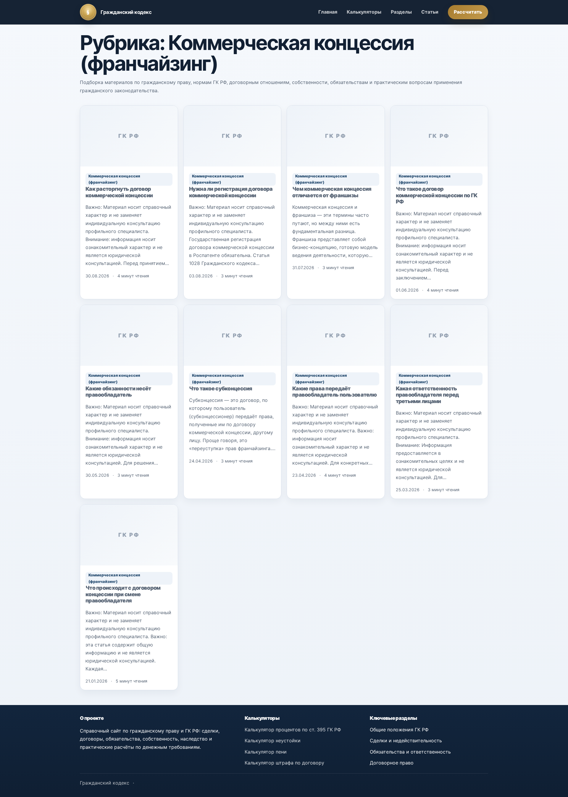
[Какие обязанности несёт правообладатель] (129, 335)
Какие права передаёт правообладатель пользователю (334, 391)
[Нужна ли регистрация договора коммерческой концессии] (232, 136)
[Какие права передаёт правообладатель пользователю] (336, 335)
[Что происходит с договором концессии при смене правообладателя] (129, 535)
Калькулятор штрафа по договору (284, 763)
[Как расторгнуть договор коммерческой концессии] (129, 136)
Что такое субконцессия (220, 388)
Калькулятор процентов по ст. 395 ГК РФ (293, 730)
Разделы (401, 12)
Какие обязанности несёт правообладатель (118, 391)
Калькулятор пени (266, 752)
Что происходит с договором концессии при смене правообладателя (122, 594)
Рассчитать (468, 12)
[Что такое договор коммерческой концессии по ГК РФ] (439, 136)
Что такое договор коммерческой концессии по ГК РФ (436, 195)
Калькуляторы (364, 12)
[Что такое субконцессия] (232, 335)
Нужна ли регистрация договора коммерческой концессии (231, 192)
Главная (327, 12)
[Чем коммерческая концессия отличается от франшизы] (336, 136)
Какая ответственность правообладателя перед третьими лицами (427, 394)
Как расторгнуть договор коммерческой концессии (119, 192)
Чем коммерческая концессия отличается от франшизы (331, 192)
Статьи (429, 12)
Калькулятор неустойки (273, 740)
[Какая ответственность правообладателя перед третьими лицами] (439, 335)
